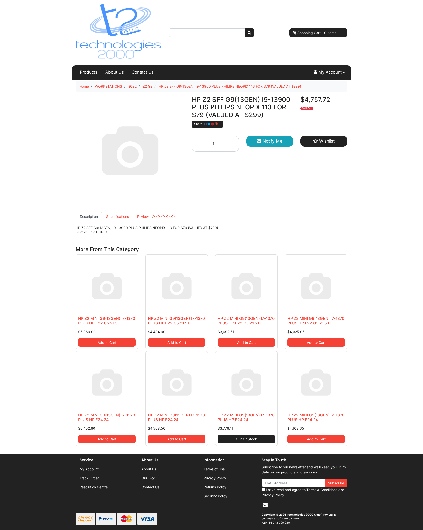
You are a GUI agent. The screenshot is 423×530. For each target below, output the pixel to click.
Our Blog (148, 478)
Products (88, 72)
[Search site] (249, 32)
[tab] (89, 216)
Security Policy (215, 496)
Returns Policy (215, 487)
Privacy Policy (215, 478)
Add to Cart (107, 342)
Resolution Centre (94, 487)
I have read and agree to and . (303, 492)
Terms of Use (214, 469)
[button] (329, 72)
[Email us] (265, 505)
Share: (199, 124)
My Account (89, 469)
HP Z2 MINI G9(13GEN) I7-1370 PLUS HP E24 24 (106, 417)
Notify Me (271, 141)
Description (89, 216)
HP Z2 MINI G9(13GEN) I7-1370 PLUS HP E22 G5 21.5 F (176, 320)
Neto (296, 518)
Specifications (117, 216)
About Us (114, 72)
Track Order (89, 478)
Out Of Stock (246, 439)
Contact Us (143, 72)
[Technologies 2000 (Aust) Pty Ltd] (118, 32)
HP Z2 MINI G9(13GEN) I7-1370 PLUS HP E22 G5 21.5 (106, 320)
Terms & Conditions (321, 490)
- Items (316, 33)
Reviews (144, 216)
